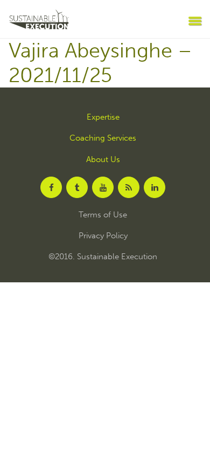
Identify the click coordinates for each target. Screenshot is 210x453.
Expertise (103, 117)
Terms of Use (103, 215)
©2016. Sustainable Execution (102, 257)
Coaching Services (102, 138)
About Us (103, 160)
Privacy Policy (103, 236)
